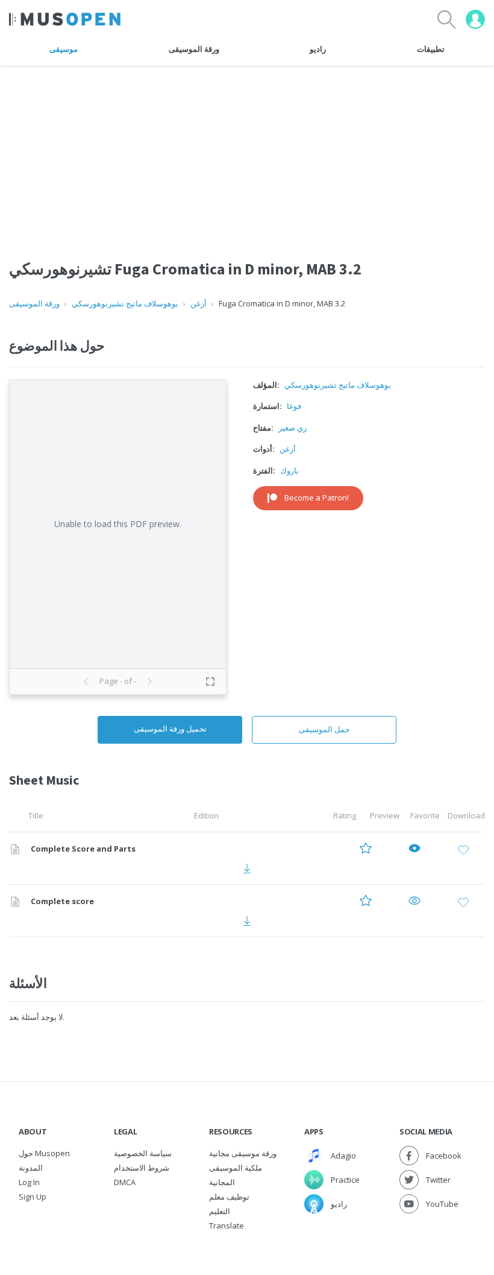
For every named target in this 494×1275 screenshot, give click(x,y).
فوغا (294, 405)
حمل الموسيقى (324, 729)
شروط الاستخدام (141, 1167)
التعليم (219, 1211)
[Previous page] (86, 681)
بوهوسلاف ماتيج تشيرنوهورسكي (125, 303)
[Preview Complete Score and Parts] (414, 849)
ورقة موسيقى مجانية (243, 1153)
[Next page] (149, 681)
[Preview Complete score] (414, 902)
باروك (289, 470)
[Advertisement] (247, 150)
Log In (29, 1182)
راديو (318, 48)
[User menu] (475, 19)
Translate (226, 1225)
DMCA (125, 1182)
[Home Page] (64, 19)
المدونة (31, 1167)
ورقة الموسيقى (194, 48)
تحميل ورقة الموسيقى (170, 728)
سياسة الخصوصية (143, 1153)
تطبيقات (431, 48)
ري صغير (292, 427)
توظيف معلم (229, 1196)
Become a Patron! (316, 497)
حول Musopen (44, 1153)
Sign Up (32, 1196)
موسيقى (63, 48)
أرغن (198, 303)
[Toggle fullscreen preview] (210, 681)
